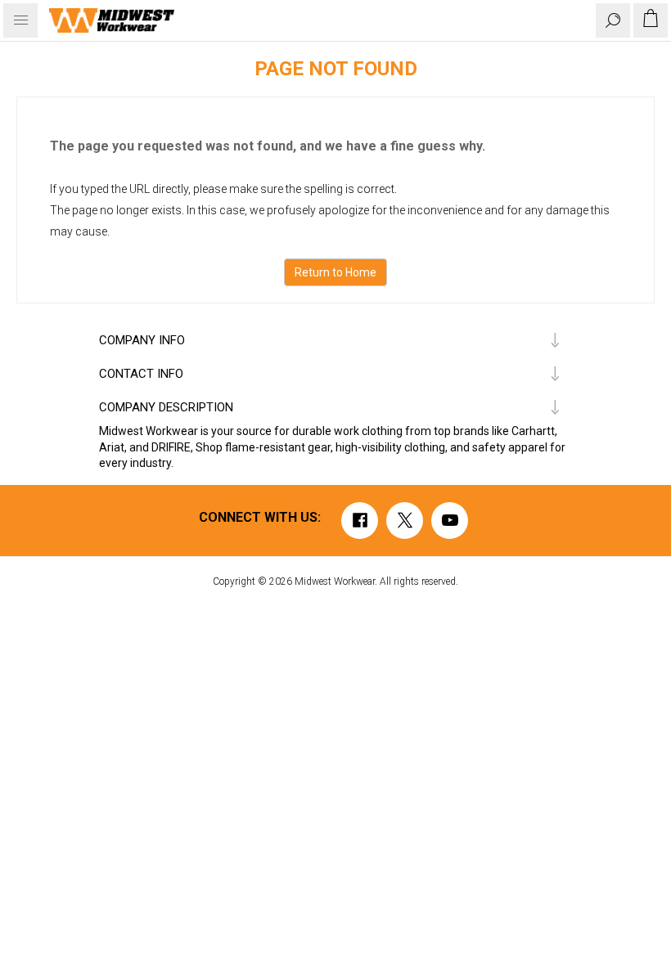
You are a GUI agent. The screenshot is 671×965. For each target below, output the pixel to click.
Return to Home (335, 272)
